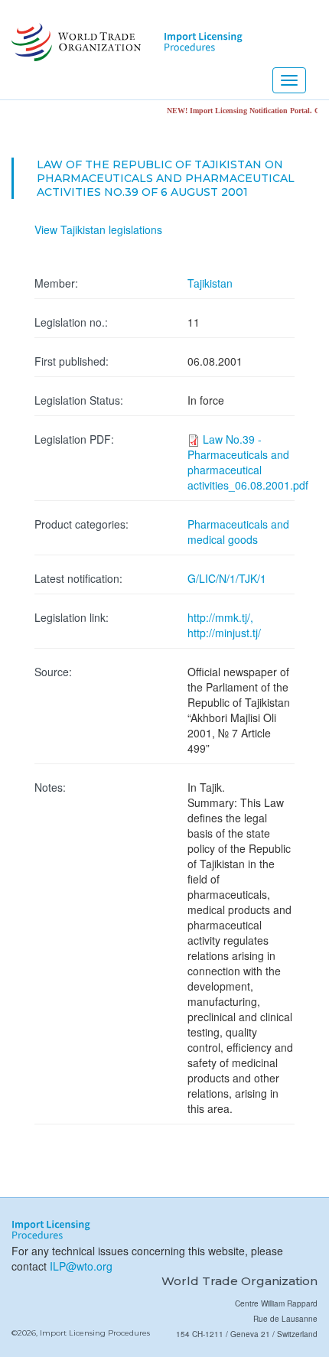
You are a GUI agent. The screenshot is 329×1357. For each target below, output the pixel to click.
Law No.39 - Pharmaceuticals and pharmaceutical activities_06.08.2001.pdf (247, 462)
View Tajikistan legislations (98, 229)
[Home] (74, 42)
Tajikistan (210, 283)
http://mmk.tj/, (220, 617)
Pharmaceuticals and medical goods (238, 531)
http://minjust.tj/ (224, 632)
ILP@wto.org (81, 1266)
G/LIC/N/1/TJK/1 (226, 578)
